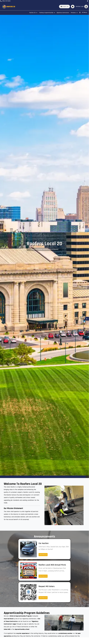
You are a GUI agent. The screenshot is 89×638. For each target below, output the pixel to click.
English (64, 6)
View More (42, 554)
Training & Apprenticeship (46, 13)
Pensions (73, 13)
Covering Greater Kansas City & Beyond (44, 249)
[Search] (87, 319)
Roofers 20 (32, 13)
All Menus (84, 12)
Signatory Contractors (63, 13)
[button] (81, 6)
